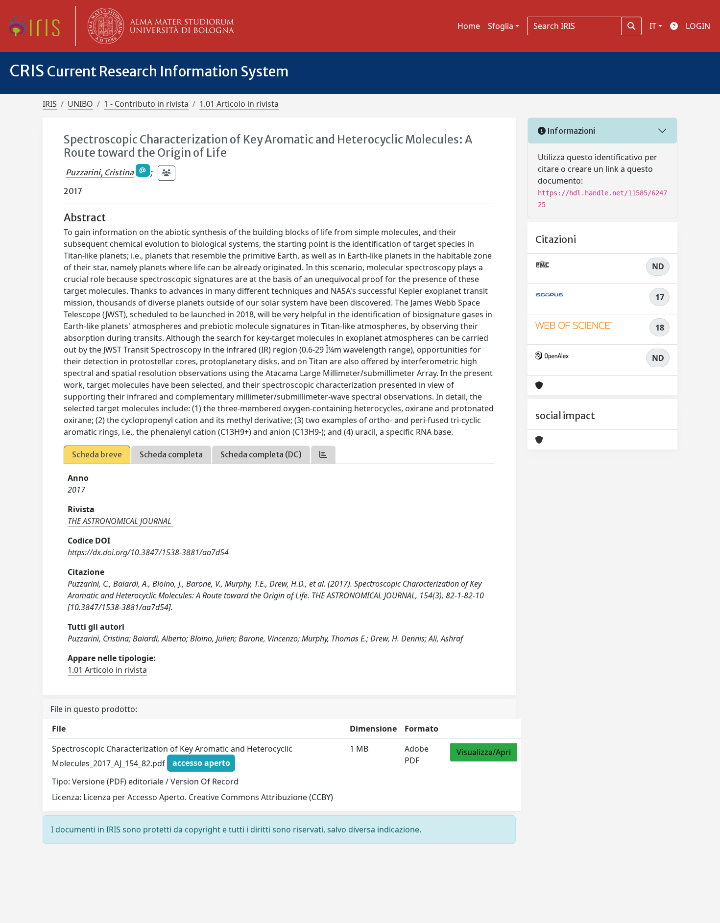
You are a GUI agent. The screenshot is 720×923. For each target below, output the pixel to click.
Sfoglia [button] (500, 26)
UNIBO (80, 103)
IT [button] (652, 26)
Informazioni (570, 131)
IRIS (50, 103)
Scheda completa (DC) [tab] (261, 454)
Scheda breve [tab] (97, 454)
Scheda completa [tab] (171, 454)
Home (468, 26)
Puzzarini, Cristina (100, 172)
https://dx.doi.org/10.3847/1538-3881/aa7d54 (148, 552)
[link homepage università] (158, 26)
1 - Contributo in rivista (146, 103)
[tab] (323, 455)
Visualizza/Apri (483, 752)
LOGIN (698, 26)
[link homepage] (37, 26)
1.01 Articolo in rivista (239, 103)
